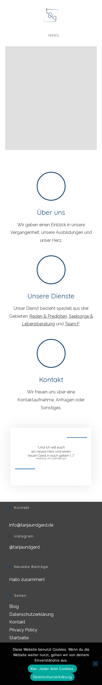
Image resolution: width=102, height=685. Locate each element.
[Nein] (95, 663)
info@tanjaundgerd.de (31, 525)
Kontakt (51, 379)
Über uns (51, 212)
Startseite (19, 637)
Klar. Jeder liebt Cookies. (52, 668)
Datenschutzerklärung (31, 614)
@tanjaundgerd (24, 547)
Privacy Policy (23, 629)
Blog (14, 606)
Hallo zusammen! (27, 579)
